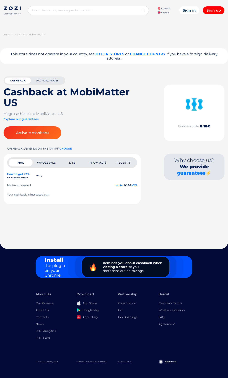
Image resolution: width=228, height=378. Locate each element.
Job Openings (128, 317)
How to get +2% (18, 175)
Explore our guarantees (21, 119)
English (164, 12)
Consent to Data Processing (92, 361)
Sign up (213, 10)
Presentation (127, 303)
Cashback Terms (170, 303)
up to (119, 185)
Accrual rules (47, 80)
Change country (148, 54)
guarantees (191, 173)
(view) (47, 195)
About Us (42, 310)
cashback (17, 80)
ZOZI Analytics (46, 331)
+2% (134, 185)
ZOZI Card (43, 338)
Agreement (167, 324)
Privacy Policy (125, 361)
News (40, 324)
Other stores (109, 54)
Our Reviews (45, 303)
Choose (65, 148)
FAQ (161, 317)
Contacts (42, 317)
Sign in (189, 10)
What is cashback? (172, 310)
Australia (165, 8)
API (120, 310)
